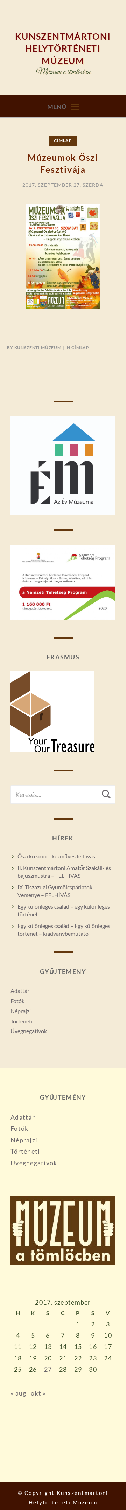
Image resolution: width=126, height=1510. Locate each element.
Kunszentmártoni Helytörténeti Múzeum (63, 48)
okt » (38, 1393)
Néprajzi (20, 1011)
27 (48, 1369)
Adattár (19, 990)
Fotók (17, 1000)
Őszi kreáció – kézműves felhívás (56, 856)
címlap (63, 140)
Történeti (21, 1021)
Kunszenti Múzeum (38, 347)
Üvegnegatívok (28, 1031)
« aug (18, 1393)
